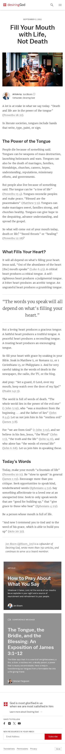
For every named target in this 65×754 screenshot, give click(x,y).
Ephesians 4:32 (40, 488)
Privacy (33, 748)
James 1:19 (10, 479)
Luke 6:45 (37, 269)
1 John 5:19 (10, 408)
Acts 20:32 (16, 531)
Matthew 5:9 (31, 203)
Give (58, 749)
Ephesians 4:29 (46, 506)
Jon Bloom (11, 543)
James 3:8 (9, 422)
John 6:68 (9, 448)
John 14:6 (46, 439)
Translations (9, 748)
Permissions (22, 748)
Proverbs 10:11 (12, 474)
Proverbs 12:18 (12, 238)
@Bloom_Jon (25, 543)
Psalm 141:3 (10, 391)
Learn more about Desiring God (24, 711)
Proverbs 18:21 (12, 115)
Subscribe (53, 736)
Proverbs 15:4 (12, 194)
